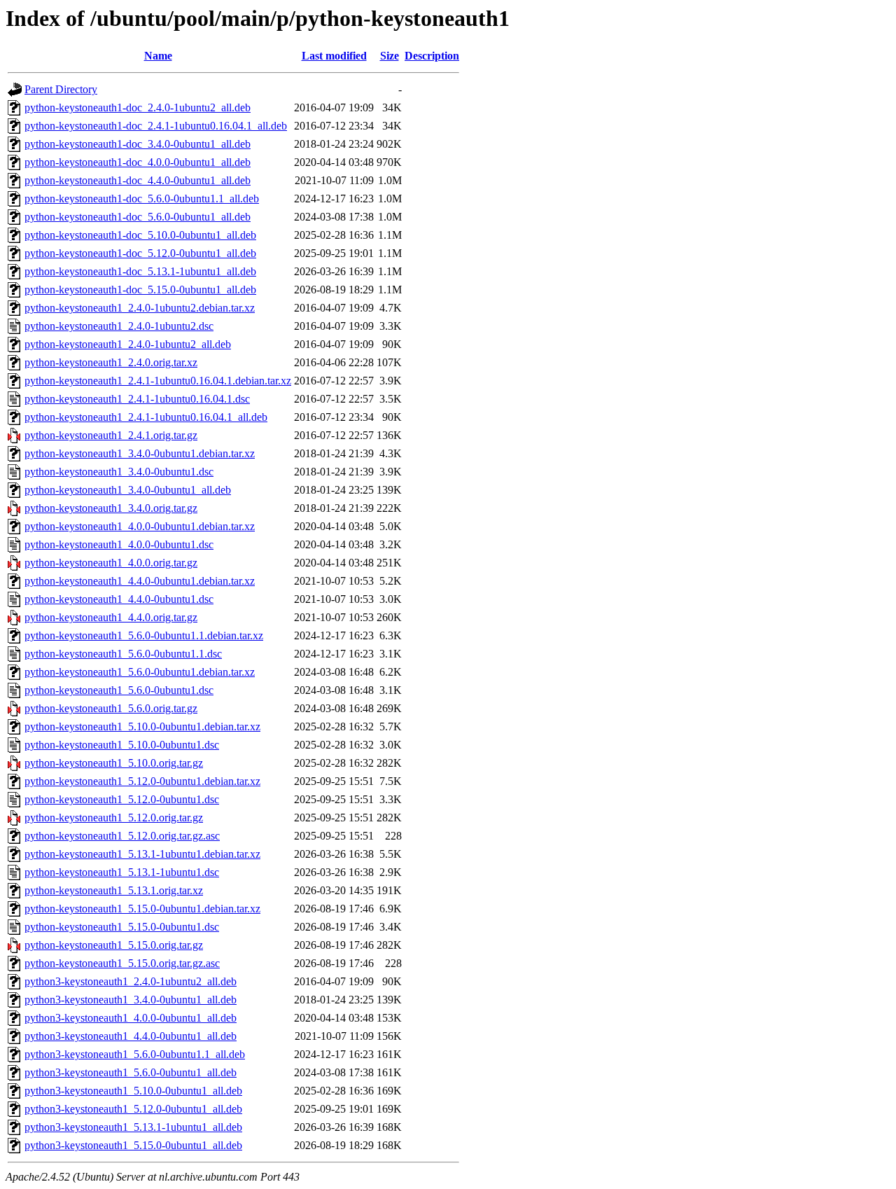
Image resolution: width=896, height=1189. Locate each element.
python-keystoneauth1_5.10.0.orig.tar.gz (113, 763)
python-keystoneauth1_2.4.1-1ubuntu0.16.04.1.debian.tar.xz (157, 381)
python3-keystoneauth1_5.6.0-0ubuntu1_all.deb (130, 1072)
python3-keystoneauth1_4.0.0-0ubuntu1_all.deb (130, 1018)
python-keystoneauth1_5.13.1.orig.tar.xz (113, 890)
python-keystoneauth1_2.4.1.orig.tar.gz (110, 435)
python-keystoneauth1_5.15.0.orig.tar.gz (113, 945)
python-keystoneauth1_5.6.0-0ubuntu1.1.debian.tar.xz (143, 635)
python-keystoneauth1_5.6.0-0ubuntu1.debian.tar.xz (139, 672)
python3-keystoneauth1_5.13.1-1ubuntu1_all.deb (133, 1127)
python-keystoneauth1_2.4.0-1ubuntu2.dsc (119, 326)
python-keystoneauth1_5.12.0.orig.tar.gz (113, 817)
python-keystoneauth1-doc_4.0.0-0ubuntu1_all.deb (137, 162)
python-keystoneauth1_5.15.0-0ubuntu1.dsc (121, 927)
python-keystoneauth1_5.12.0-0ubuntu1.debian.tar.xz (142, 781)
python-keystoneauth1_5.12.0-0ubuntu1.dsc (121, 799)
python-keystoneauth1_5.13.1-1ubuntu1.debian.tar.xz (142, 854)
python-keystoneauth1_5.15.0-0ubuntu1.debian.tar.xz (142, 909)
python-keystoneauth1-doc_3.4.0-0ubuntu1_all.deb (137, 144)
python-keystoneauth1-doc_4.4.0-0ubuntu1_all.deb (137, 180)
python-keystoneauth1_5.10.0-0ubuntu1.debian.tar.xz (142, 726)
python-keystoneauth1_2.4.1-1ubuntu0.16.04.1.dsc (137, 399)
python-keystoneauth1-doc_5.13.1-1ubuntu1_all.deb (140, 271)
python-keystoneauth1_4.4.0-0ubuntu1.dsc (119, 599)
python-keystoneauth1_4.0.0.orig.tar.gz (110, 563)
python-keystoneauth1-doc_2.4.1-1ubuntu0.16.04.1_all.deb (155, 126)
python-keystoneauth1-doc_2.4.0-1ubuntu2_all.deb (137, 107)
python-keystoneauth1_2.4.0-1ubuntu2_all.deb (127, 344)
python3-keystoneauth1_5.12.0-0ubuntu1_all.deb (133, 1109)
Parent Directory (60, 89)
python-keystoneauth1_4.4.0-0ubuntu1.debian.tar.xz (139, 581)
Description (432, 56)
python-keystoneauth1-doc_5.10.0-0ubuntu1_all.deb (140, 235)
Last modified (334, 56)
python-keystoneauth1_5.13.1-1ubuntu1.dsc (121, 872)
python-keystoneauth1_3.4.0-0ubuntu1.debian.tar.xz (139, 453)
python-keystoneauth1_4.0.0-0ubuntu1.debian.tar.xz (139, 526)
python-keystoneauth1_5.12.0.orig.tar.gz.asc (122, 836)
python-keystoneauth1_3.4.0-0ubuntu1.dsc (119, 472)
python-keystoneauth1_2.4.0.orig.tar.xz (110, 362)
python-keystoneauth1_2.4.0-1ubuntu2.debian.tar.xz (139, 308)
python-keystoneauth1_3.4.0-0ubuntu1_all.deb (127, 490)
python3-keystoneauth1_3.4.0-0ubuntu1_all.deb (130, 1000)
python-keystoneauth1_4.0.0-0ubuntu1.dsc (119, 544)
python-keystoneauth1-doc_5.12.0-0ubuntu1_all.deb (140, 253)
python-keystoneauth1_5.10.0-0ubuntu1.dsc (121, 745)
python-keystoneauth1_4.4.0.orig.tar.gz (110, 617)
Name (158, 56)
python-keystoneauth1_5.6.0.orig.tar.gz (110, 708)
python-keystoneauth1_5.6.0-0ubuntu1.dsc (119, 690)
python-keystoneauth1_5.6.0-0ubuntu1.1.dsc (123, 654)
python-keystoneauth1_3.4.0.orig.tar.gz (110, 508)
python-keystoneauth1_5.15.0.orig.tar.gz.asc (122, 963)
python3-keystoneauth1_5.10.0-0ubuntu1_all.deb (133, 1091)
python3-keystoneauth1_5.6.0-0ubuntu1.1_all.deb (134, 1054)
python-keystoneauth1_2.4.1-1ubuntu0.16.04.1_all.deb (145, 417)
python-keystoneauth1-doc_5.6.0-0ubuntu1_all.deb (137, 217)
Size (389, 56)
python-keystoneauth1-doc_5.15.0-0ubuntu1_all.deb (140, 289)
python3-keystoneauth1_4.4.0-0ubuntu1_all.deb (130, 1036)
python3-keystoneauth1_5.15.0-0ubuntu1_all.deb (133, 1145)
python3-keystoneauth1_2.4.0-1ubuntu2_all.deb (130, 981)
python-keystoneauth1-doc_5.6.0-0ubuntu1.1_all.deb (141, 198)
